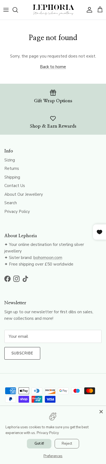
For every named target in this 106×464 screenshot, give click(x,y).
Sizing (9, 160)
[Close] (101, 411)
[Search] (18, 10)
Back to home (53, 67)
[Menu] (6, 10)
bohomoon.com (47, 257)
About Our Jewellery (23, 194)
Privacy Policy (17, 211)
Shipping (12, 177)
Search (10, 203)
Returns (11, 168)
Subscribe (22, 353)
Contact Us (14, 185)
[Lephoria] (53, 10)
